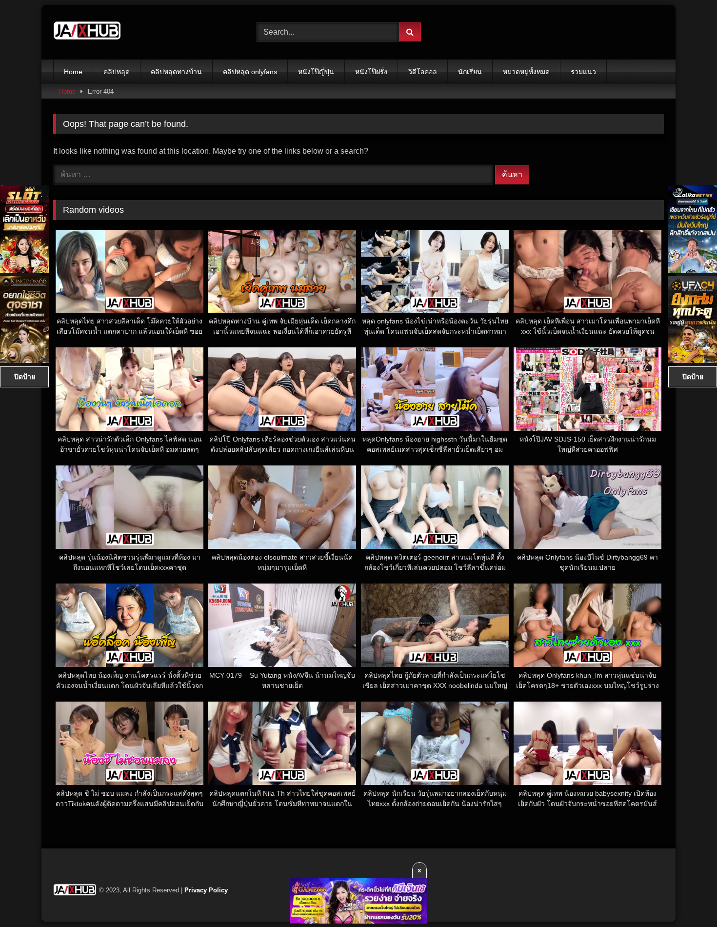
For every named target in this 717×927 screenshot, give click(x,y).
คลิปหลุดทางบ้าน (176, 72)
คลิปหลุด (116, 72)
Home (73, 72)
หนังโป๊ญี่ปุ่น (316, 72)
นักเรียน (470, 72)
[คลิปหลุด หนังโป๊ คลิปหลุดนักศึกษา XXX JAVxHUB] (87, 32)
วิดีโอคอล (422, 72)
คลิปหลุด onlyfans (250, 72)
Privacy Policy (206, 890)
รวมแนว (583, 72)
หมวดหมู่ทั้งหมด (526, 72)
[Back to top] (686, 897)
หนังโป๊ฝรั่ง (371, 72)
